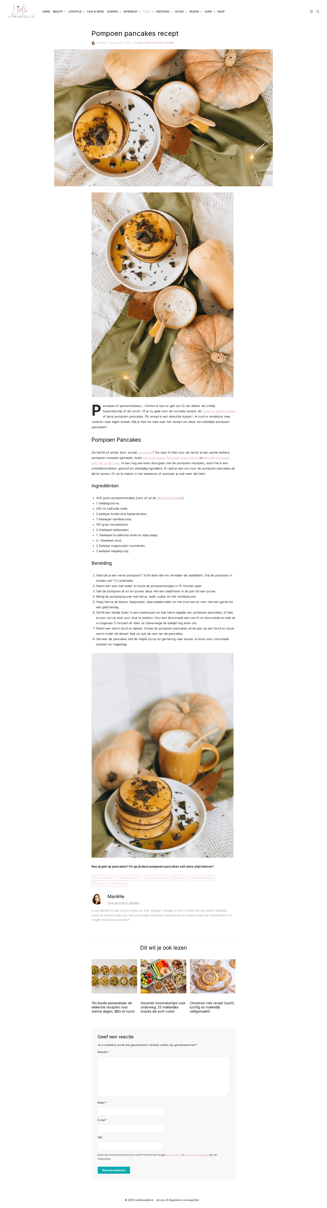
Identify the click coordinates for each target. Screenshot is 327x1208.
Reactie (103, 1052)
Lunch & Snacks (153, 42)
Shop (221, 11)
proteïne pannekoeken (218, 411)
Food (146, 11)
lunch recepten (130, 877)
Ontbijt (169, 42)
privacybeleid (173, 1154)
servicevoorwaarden (196, 1154)
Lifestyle (75, 11)
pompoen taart (153, 458)
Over (208, 11)
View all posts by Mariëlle (123, 903)
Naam (102, 1102)
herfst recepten (104, 877)
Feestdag (162, 11)
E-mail (102, 1120)
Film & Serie (95, 11)
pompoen (146, 452)
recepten (120, 883)
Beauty (58, 11)
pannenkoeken (204, 877)
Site (100, 1137)
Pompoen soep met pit (182, 458)
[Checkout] (311, 11)
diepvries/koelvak (169, 498)
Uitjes (179, 11)
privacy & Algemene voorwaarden (177, 1200)
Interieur (130, 11)
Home (46, 11)
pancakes (181, 877)
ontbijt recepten (157, 877)
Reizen (194, 11)
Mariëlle (101, 42)
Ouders (112, 11)
